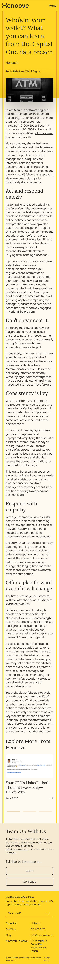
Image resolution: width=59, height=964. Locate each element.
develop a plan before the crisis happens (27, 226)
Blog (8, 935)
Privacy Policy (47, 958)
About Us (11, 923)
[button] (13, 811)
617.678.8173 (38, 929)
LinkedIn (10, 852)
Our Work (11, 929)
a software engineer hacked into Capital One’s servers (27, 112)
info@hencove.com (17, 849)
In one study (13, 353)
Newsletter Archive (17, 941)
